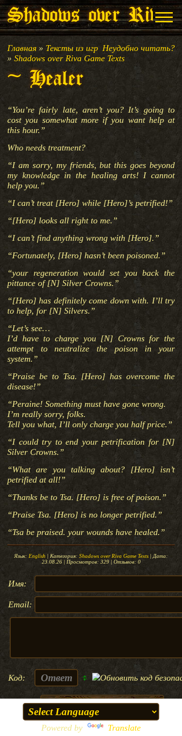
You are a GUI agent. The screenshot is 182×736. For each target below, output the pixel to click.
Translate (124, 728)
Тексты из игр (72, 48)
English (37, 556)
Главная (21, 48)
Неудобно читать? (138, 48)
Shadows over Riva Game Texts (69, 58)
